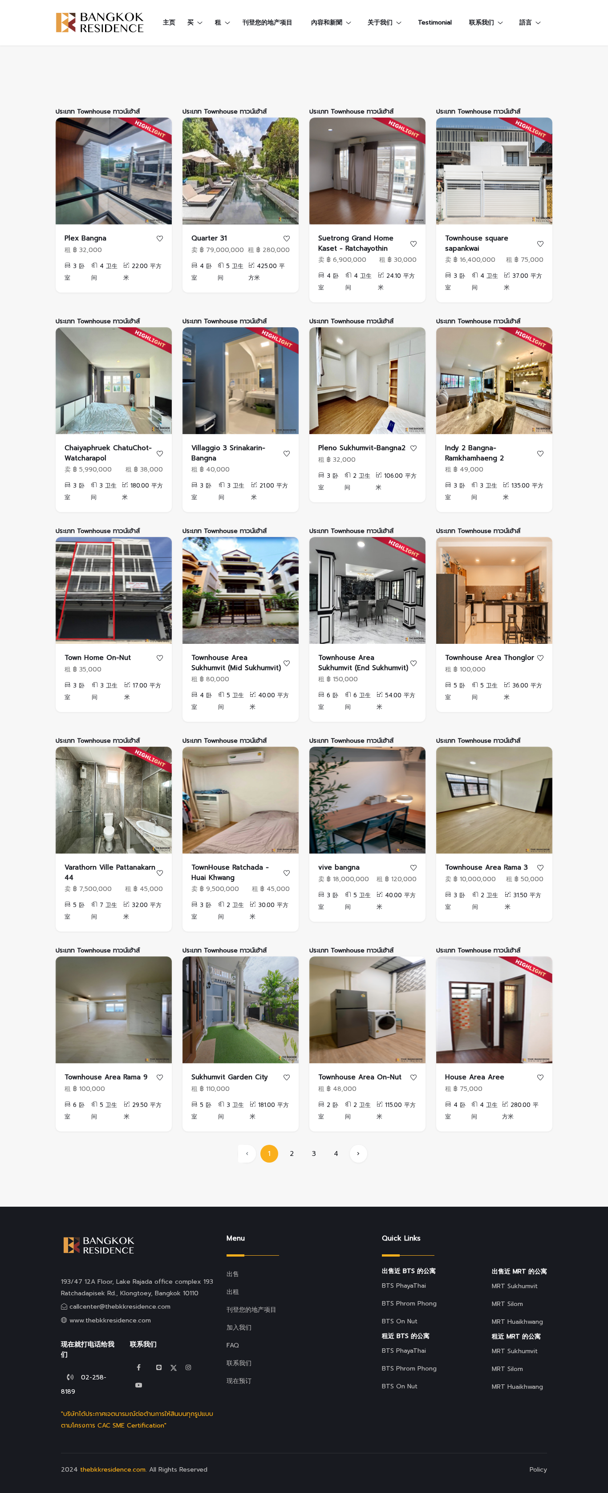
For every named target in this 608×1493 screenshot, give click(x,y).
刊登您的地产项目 (267, 22)
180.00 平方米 (142, 491)
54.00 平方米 (396, 701)
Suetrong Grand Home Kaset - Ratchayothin (355, 243)
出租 (233, 1292)
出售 (233, 1274)
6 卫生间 (358, 701)
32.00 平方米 (142, 911)
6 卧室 (328, 701)
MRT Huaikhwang (517, 1321)
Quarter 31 (209, 238)
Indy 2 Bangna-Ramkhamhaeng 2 (474, 453)
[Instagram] (188, 1367)
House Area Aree (474, 1077)
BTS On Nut (399, 1321)
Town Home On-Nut (98, 658)
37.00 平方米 (523, 282)
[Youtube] (139, 1385)
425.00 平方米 (266, 272)
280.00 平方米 (520, 1111)
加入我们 (239, 1327)
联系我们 (239, 1363)
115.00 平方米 (396, 1111)
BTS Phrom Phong (409, 1303)
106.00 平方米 (396, 482)
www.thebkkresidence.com (110, 1320)
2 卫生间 (357, 482)
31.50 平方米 (523, 901)
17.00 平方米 (142, 691)
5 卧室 (455, 691)
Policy (538, 1469)
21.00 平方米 (269, 491)
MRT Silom (507, 1304)
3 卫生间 (104, 491)
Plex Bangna (85, 238)
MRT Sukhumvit (515, 1286)
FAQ (233, 1345)
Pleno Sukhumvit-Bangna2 (361, 448)
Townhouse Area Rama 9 (106, 1077)
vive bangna (339, 867)
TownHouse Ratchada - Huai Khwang (230, 872)
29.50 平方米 (143, 1111)
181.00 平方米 (269, 1111)
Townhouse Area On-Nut (359, 1077)
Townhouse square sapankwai (476, 243)
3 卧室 (75, 272)
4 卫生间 (104, 272)
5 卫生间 (230, 272)
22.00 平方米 (142, 272)
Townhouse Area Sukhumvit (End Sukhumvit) (363, 663)
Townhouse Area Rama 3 (486, 867)
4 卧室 (201, 272)
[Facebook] (139, 1367)
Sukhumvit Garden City (229, 1077)
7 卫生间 (104, 911)
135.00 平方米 (523, 491)
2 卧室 (328, 1111)
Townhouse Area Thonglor (489, 658)
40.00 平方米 (269, 701)
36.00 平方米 (523, 691)
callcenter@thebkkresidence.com (119, 1306)
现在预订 (239, 1381)
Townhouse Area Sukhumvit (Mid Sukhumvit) (236, 663)
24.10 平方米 (396, 282)
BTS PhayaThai (404, 1285)
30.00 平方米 (269, 911)
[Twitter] (159, 1367)
